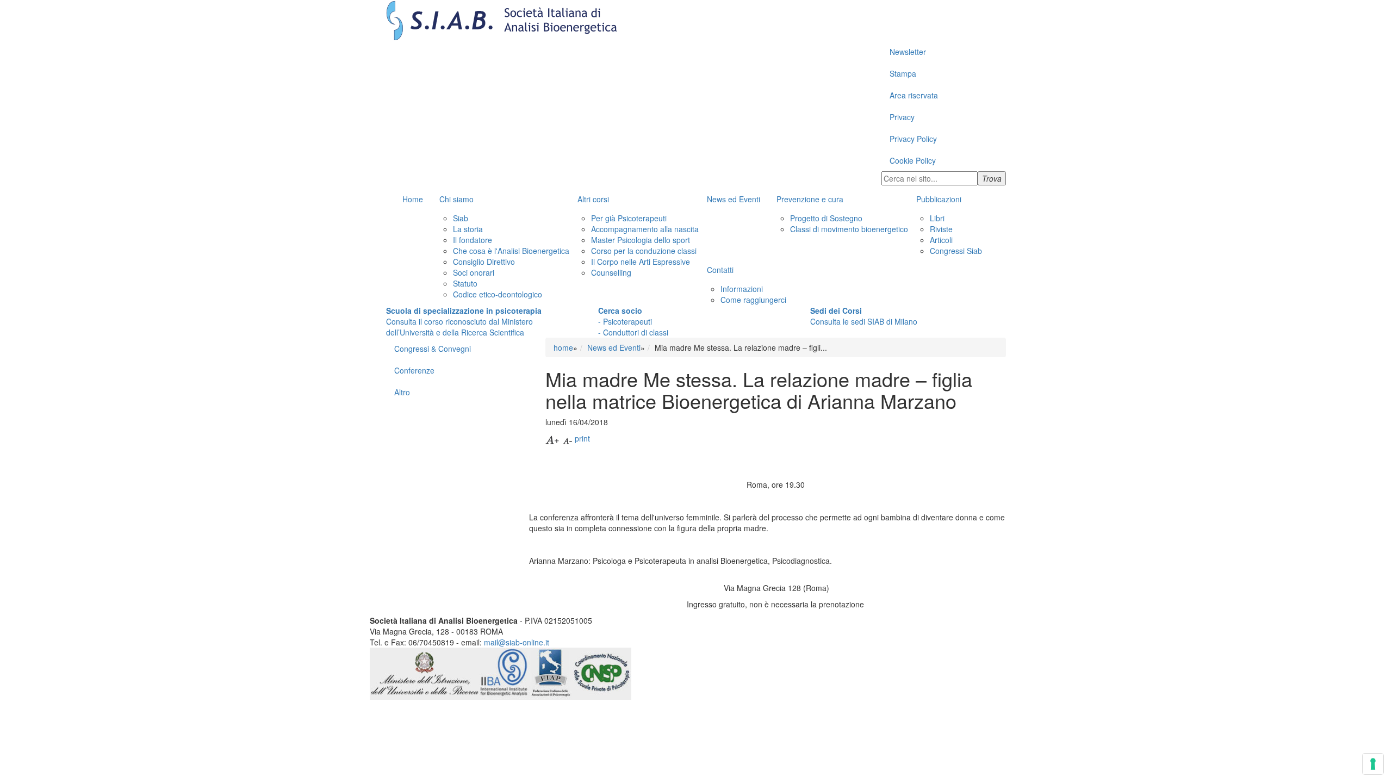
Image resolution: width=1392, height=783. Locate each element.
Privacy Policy (913, 138)
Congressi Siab (956, 250)
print (582, 438)
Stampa (903, 73)
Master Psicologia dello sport (640, 239)
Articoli (941, 239)
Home (412, 199)
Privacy (902, 116)
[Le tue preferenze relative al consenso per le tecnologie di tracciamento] (1373, 764)
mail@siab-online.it (516, 642)
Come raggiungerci (753, 299)
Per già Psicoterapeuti (629, 218)
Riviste (941, 228)
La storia (468, 228)
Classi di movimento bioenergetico (849, 228)
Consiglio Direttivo (484, 261)
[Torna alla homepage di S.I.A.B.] (696, 20)
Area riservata (914, 95)
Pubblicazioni (938, 199)
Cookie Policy (913, 160)
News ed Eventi (733, 199)
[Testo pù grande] (553, 438)
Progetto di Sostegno (826, 218)
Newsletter (908, 51)
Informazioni (741, 288)
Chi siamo (456, 199)
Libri (937, 218)
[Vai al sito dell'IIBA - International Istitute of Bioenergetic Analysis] (505, 672)
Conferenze (414, 370)
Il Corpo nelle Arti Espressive (640, 261)
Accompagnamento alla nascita (645, 228)
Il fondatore (472, 239)
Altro (402, 392)
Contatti (720, 269)
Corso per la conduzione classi (644, 250)
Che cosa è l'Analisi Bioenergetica (511, 250)
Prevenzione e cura (809, 199)
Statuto (465, 283)
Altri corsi (593, 199)
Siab (460, 218)
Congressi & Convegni (432, 348)
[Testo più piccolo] (568, 438)
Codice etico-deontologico (497, 294)
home (563, 347)
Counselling (611, 272)
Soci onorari (473, 272)
